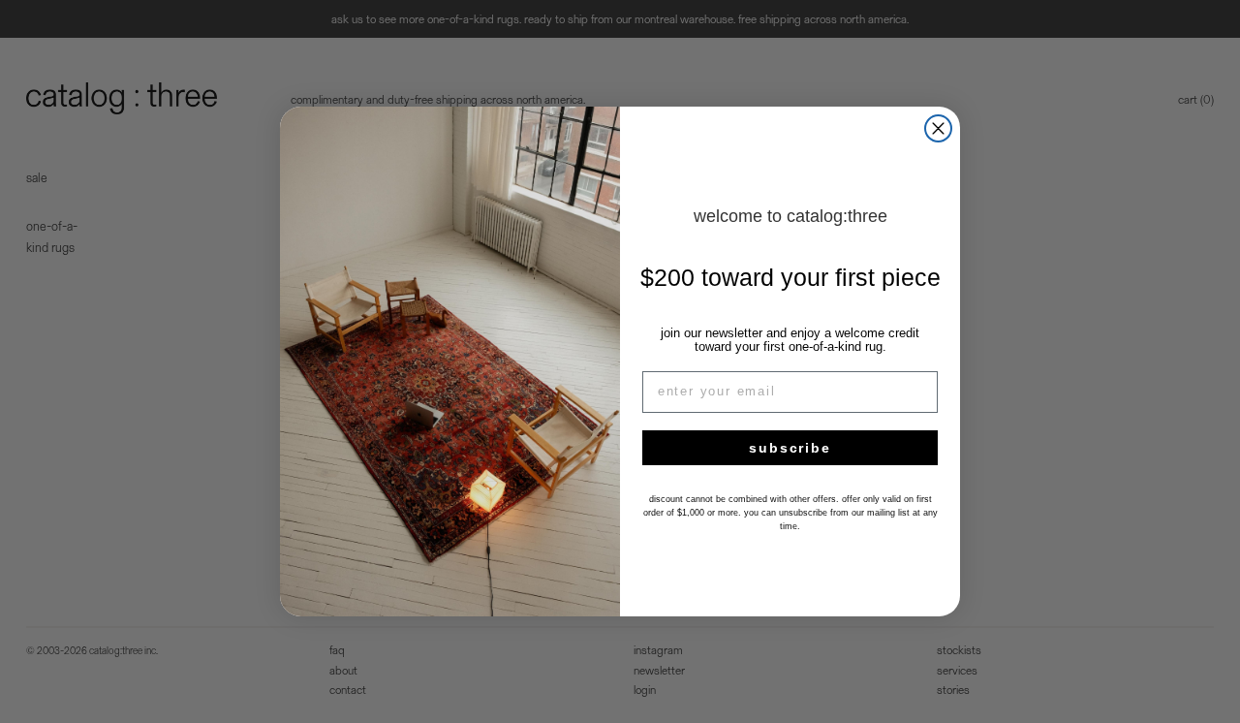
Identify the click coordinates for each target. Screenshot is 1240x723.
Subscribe (789, 448)
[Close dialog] (938, 128)
